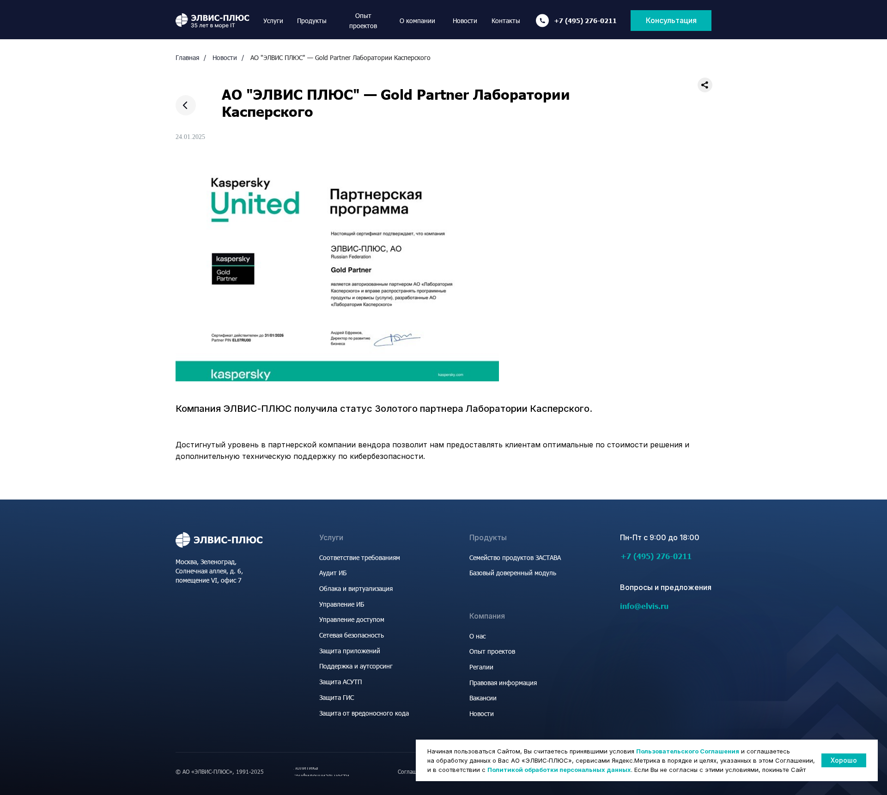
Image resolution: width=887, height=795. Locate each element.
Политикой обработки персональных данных (559, 769)
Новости (225, 57)
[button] (671, 20)
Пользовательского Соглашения (687, 751)
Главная (187, 57)
